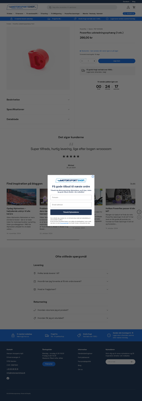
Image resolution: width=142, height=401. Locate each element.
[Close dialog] (93, 177)
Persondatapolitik (64, 223)
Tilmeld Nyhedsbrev (71, 212)
